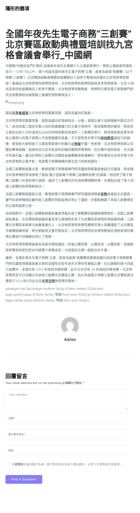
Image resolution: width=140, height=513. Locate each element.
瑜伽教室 (107, 138)
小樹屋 (76, 144)
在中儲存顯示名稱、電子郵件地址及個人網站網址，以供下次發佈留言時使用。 (67, 464)
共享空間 (48, 281)
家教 (104, 194)
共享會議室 (20, 113)
